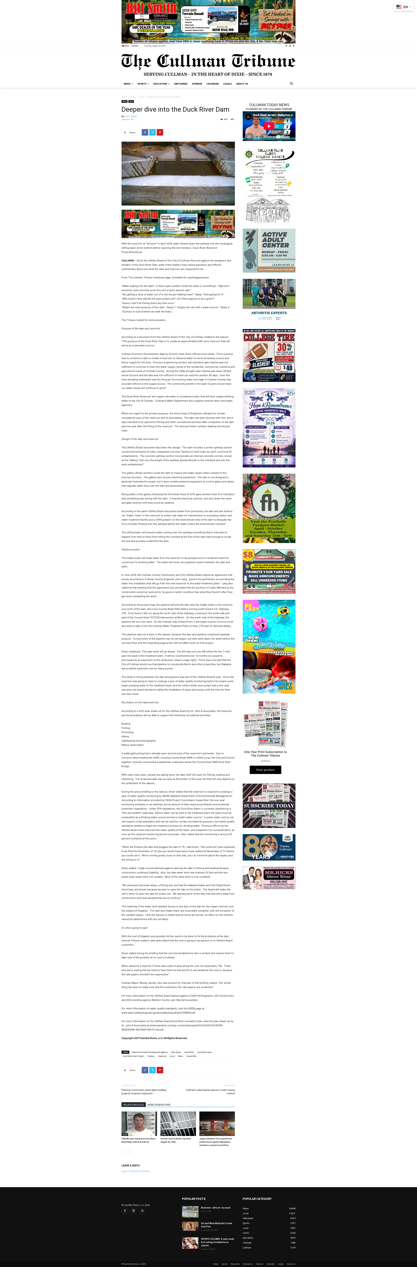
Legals (281, 1264)
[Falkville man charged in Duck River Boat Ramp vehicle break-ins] (139, 1124)
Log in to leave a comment (136, 1171)
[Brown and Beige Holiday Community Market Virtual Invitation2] (269, 184)
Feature (151, 1056)
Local (140, 96)
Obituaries (248, 1264)
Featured (162, 1056)
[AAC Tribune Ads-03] (269, 250)
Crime (124, 1134)
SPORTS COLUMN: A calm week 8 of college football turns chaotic (217, 1242)
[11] (208, 21)
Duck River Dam (205, 1052)
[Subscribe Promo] (269, 805)
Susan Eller (192, 1056)
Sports (225, 1264)
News (132, 96)
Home (124, 96)
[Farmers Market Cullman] (269, 508)
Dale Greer (176, 1052)
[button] (291, 84)
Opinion (259, 1264)
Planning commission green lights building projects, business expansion (144, 1092)
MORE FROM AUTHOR (159, 1105)
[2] (269, 300)
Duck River (189, 1052)
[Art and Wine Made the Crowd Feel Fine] (190, 1226)
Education (235, 1264)
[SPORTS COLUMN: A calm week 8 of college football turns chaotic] (190, 1243)
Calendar (270, 1264)
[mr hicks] (269, 877)
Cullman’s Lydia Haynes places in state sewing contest (210, 1092)
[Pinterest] (160, 132)
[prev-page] (124, 1152)
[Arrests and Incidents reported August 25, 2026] (178, 1124)
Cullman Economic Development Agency (149, 1052)
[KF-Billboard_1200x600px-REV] (269, 846)
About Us (291, 1264)
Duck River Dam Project (133, 1056)
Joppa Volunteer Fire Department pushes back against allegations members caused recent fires (215, 1141)
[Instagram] (290, 46)
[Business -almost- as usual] (190, 1211)
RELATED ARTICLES (133, 1105)
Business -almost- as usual (215, 1207)
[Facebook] (286, 46)
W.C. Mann (131, 116)
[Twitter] (293, 46)
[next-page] (129, 1152)
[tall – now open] (269, 646)
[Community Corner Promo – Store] (269, 571)
